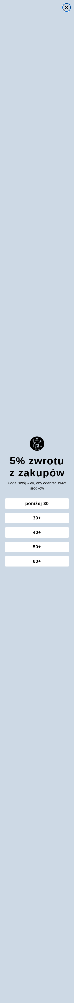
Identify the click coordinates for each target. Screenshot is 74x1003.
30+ (37, 517)
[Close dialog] (66, 7)
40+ (37, 532)
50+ (37, 546)
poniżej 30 (37, 503)
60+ (37, 561)
